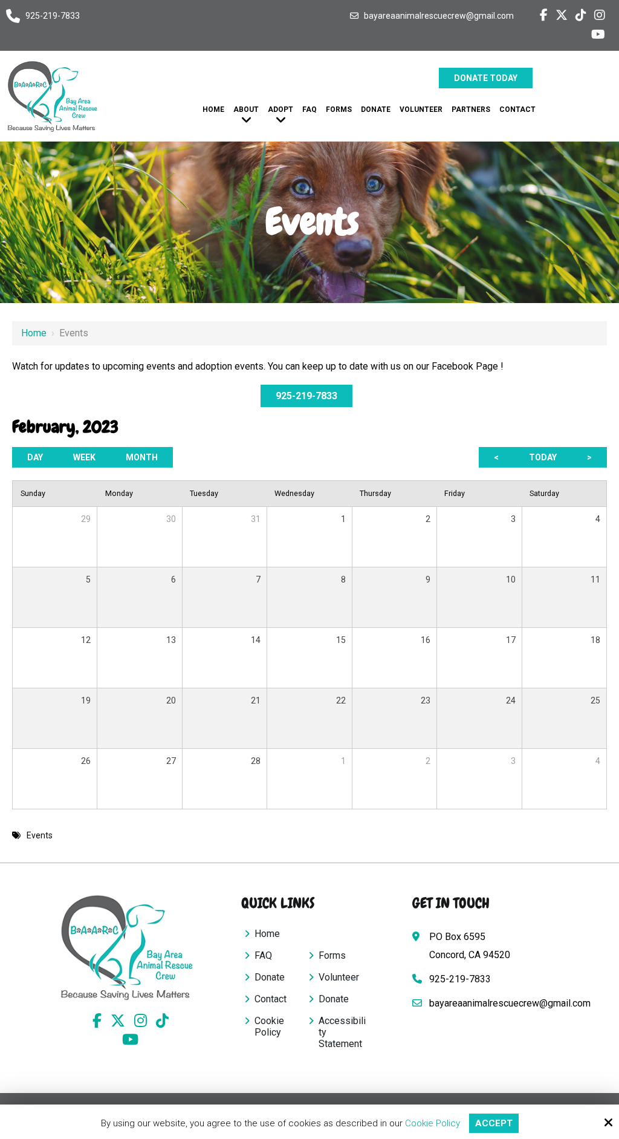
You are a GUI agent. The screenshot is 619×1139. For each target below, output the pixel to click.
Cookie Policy (432, 1123)
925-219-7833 (52, 16)
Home (34, 333)
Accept (494, 1123)
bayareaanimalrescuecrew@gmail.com (439, 16)
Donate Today (485, 78)
